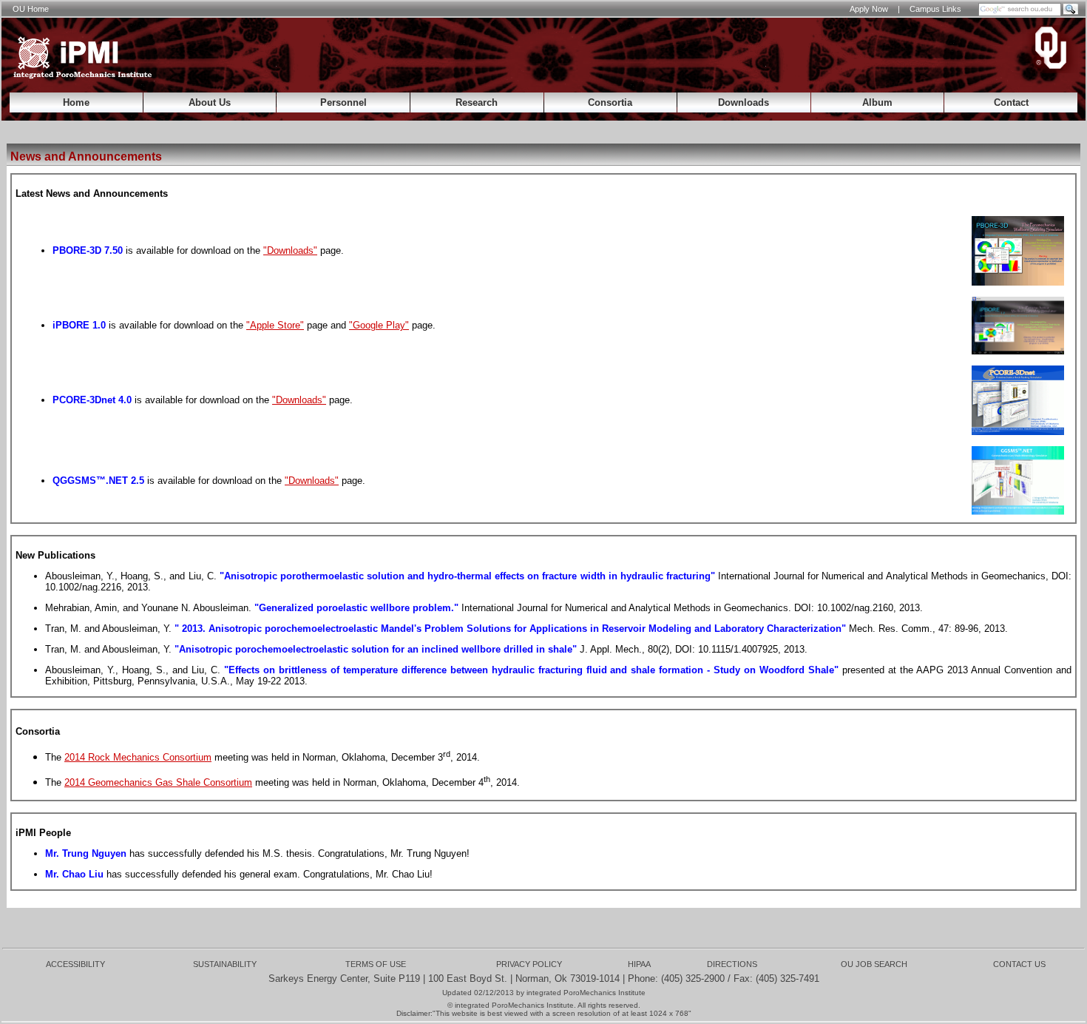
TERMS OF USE (375, 964)
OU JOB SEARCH (874, 964)
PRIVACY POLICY (529, 964)
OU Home (31, 8)
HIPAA (639, 964)
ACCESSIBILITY (75, 964)
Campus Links (935, 8)
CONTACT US (1019, 964)
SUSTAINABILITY (225, 964)
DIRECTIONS (732, 964)
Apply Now (869, 8)
